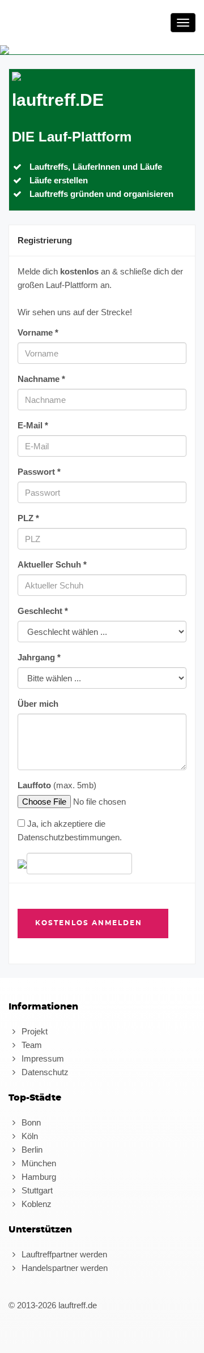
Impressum (41, 1058)
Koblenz (35, 1204)
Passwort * (39, 471)
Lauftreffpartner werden (63, 1254)
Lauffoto (34, 785)
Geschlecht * (43, 611)
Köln (28, 1136)
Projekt (33, 1031)
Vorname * (38, 332)
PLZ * (28, 518)
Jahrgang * (39, 657)
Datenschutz (44, 1072)
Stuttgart (36, 1190)
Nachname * (41, 379)
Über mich (38, 703)
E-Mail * (33, 425)
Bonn (30, 1122)
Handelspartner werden (63, 1268)
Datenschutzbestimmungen (69, 837)
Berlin (30, 1149)
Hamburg (37, 1177)
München (37, 1163)
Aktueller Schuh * (52, 564)
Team (30, 1045)
